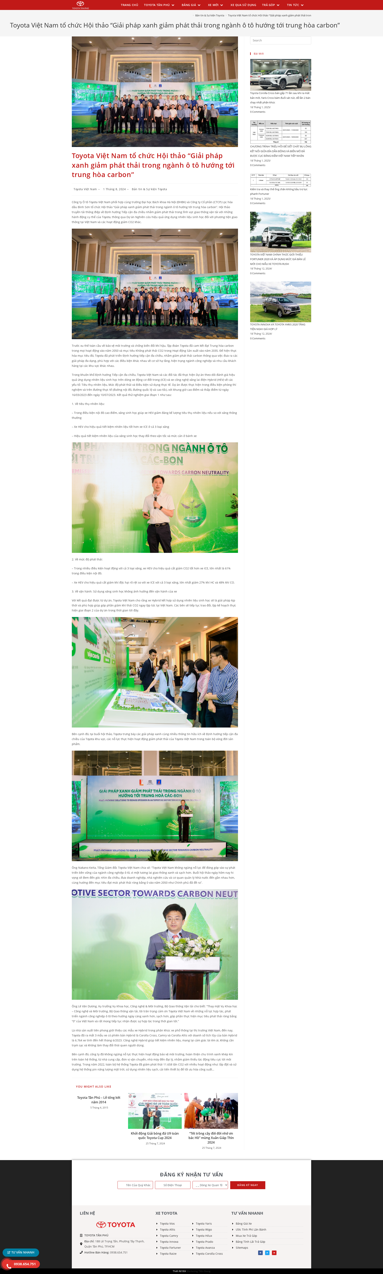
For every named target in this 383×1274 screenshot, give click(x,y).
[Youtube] (274, 1252)
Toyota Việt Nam (85, 189)
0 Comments (257, 112)
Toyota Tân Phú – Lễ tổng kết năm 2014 (98, 1099)
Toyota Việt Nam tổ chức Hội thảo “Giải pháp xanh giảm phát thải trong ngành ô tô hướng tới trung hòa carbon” (294, 15)
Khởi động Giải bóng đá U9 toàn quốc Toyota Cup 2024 (155, 1135)
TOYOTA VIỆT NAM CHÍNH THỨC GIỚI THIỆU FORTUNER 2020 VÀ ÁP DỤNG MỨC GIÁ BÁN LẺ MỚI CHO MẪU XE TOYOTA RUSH (278, 259)
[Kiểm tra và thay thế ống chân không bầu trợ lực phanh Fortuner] (280, 180)
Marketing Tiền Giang (198, 1271)
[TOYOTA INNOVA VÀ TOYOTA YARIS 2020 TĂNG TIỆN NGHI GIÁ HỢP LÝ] (280, 301)
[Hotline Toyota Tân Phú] (7, 1264)
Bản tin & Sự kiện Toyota (149, 189)
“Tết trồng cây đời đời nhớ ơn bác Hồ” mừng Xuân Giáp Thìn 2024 (211, 1138)
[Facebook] (260, 1252)
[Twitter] (267, 1252)
